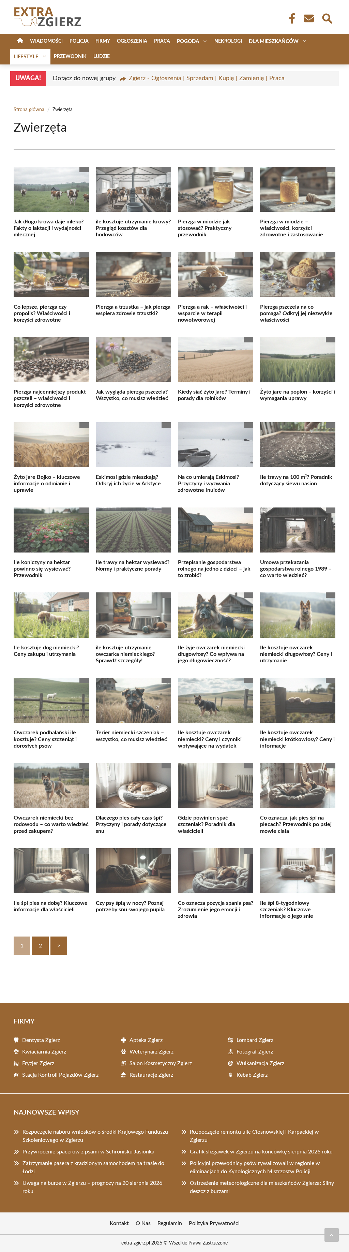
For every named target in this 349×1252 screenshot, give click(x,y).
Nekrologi (228, 41)
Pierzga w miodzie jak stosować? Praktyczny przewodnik (204, 228)
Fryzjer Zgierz (38, 1063)
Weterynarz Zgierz (151, 1052)
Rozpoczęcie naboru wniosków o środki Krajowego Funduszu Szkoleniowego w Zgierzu (95, 1136)
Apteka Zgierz (146, 1040)
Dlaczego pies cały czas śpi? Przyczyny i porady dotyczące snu (131, 824)
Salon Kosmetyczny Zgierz (161, 1063)
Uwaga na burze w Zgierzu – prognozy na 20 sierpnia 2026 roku (92, 1187)
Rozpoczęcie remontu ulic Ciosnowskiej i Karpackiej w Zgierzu (254, 1136)
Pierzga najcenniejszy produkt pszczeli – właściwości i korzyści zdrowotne (50, 398)
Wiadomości (46, 41)
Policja (79, 41)
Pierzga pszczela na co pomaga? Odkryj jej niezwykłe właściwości (296, 313)
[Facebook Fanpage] (290, 18)
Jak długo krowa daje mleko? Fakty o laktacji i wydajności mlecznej (49, 228)
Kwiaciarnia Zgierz (44, 1052)
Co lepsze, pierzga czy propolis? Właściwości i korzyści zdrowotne (42, 313)
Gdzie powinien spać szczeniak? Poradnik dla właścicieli (206, 824)
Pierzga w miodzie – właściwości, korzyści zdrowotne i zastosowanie (291, 228)
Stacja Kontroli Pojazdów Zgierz (60, 1075)
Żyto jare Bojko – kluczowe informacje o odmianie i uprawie (47, 483)
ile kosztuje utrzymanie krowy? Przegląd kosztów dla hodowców (133, 228)
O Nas (143, 1223)
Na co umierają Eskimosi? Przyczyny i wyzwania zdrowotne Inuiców (208, 483)
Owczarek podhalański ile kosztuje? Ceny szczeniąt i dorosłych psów (45, 739)
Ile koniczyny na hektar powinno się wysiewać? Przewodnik (42, 569)
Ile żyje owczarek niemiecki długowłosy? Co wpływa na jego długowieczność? (211, 654)
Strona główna (29, 109)
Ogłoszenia (132, 41)
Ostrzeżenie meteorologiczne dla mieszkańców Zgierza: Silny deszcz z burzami (262, 1187)
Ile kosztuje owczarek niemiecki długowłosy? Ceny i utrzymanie (296, 654)
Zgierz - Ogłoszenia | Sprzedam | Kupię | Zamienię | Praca (207, 78)
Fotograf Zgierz (255, 1052)
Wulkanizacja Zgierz (260, 1063)
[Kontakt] (308, 18)
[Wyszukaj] (326, 17)
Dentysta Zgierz (41, 1040)
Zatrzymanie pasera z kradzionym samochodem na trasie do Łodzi (93, 1167)
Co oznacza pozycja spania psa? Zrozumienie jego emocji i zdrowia (215, 909)
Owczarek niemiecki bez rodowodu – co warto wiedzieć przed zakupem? (51, 824)
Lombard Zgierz (255, 1040)
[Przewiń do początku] (331, 1235)
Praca (162, 41)
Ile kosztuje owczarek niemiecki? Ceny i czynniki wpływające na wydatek (210, 739)
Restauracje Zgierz (151, 1075)
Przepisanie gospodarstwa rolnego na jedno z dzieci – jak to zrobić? (214, 569)
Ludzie (101, 56)
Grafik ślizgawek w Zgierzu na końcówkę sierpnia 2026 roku (261, 1151)
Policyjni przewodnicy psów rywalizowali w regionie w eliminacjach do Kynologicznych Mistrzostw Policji (255, 1167)
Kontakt (119, 1223)
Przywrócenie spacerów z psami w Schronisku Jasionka (88, 1151)
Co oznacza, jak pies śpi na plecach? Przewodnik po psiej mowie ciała (296, 824)
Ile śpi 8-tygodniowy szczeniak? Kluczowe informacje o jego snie (286, 909)
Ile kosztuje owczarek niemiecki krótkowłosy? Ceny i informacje (297, 739)
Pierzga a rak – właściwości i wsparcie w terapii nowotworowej (212, 313)
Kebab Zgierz (252, 1075)
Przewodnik (70, 56)
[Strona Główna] (20, 41)
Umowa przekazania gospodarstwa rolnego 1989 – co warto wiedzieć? (296, 569)
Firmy (102, 41)
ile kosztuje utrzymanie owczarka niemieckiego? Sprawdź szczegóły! (125, 654)
